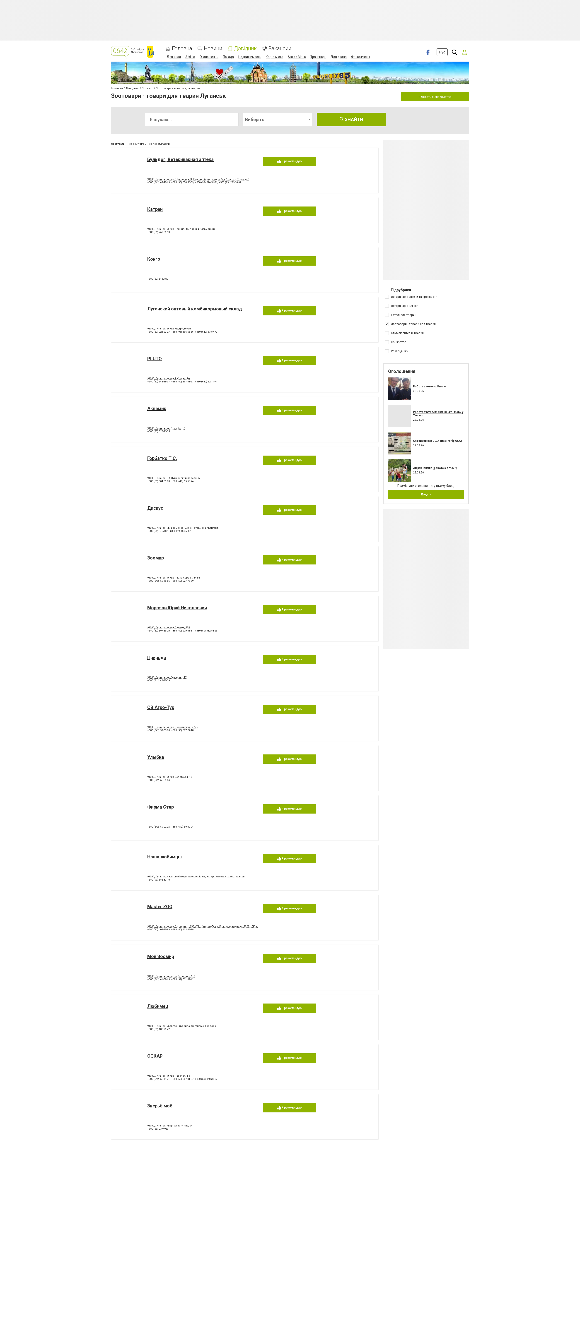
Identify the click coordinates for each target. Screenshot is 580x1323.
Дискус (155, 508)
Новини (213, 49)
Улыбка (155, 757)
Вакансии (279, 49)
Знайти (353, 119)
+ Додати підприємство (435, 96)
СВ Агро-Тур (160, 707)
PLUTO (154, 358)
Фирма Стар (160, 807)
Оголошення (209, 57)
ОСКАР (155, 1056)
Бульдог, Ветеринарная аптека (180, 159)
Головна (182, 49)
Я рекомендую (291, 161)
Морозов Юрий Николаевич (177, 607)
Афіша (190, 57)
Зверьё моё (159, 1106)
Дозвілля (174, 57)
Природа (156, 657)
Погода (228, 57)
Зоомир (155, 558)
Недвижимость (249, 57)
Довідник (245, 49)
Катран (155, 209)
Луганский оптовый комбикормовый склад (194, 309)
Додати (426, 494)
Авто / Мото (297, 57)
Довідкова (339, 57)
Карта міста (274, 57)
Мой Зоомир (160, 956)
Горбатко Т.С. (162, 458)
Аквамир (156, 408)
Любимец (157, 1006)
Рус (442, 52)
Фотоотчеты (360, 57)
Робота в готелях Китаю (429, 386)
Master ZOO (159, 906)
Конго (153, 259)
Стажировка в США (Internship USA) (437, 440)
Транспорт (318, 57)
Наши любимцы (164, 857)
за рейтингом (137, 143)
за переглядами (159, 143)
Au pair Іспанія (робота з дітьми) (435, 468)
